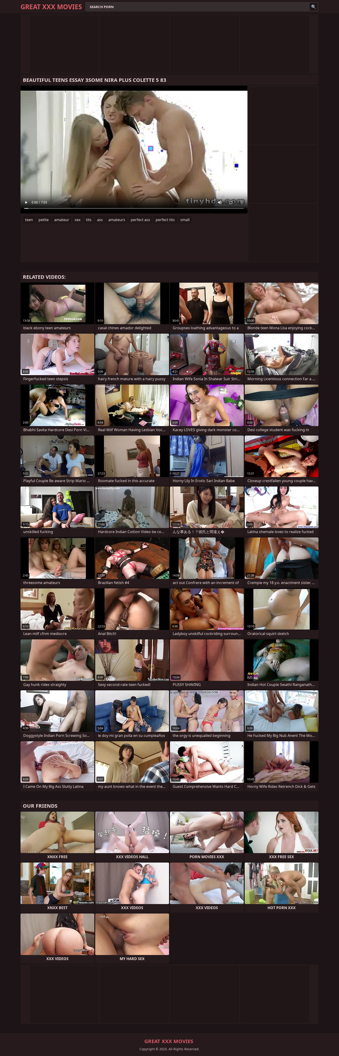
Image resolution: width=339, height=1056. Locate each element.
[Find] (314, 7)
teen (29, 219)
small (185, 219)
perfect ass (140, 219)
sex (77, 219)
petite (44, 219)
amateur (61, 219)
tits (89, 219)
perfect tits (165, 219)
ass (100, 219)
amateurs (116, 219)
